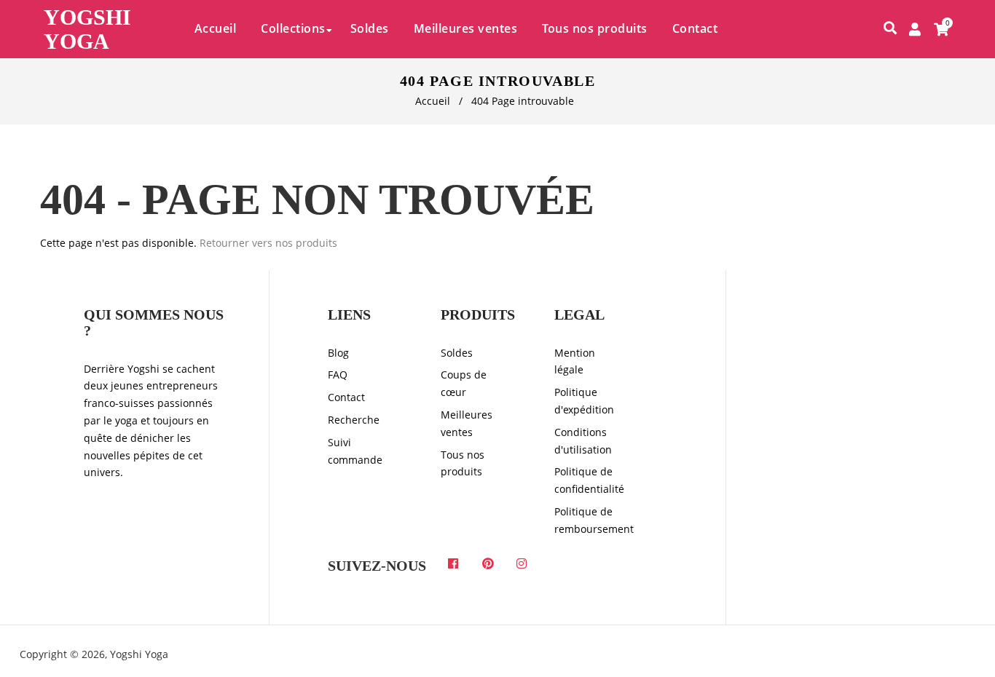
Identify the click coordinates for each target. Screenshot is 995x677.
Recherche (353, 420)
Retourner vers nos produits (268, 243)
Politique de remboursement (589, 520)
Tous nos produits (462, 463)
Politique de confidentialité (589, 480)
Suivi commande (355, 451)
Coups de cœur (464, 383)
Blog (338, 353)
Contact (346, 397)
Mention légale (574, 361)
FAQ (337, 374)
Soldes (457, 353)
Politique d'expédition (584, 400)
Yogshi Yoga (87, 29)
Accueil (432, 101)
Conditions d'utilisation (583, 440)
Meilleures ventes (466, 423)
